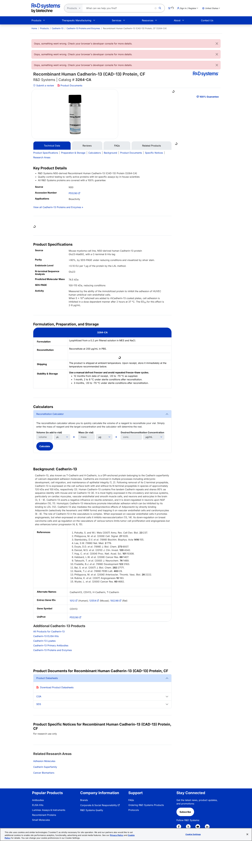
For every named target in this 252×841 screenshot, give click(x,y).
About (177, 20)
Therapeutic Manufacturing (76, 20)
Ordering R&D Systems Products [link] (146, 805)
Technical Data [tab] (52, 145)
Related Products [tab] (151, 145)
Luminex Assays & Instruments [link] (48, 810)
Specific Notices (154, 152)
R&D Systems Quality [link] (91, 810)
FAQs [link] (131, 800)
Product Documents (71, 85)
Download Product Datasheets (57, 687)
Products (36, 20)
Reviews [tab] (87, 145)
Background (110, 152)
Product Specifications (45, 152)
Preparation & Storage (73, 152)
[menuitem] (34, 28)
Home (34, 28)
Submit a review (45, 85)
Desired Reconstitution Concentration (142, 432)
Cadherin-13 (57, 28)
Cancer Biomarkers (43, 772)
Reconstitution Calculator (50, 413)
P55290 (73, 193)
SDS (38, 704)
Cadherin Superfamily (45, 766)
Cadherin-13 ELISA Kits (46, 636)
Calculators (94, 152)
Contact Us (207, 20)
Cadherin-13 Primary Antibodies (50, 645)
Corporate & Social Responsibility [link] (98, 805)
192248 (114, 600)
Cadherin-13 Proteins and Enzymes (83, 28)
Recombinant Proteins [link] (44, 814)
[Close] (216, 43)
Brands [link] (84, 800)
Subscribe (185, 811)
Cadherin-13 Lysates (44, 640)
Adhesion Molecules (44, 761)
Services (116, 20)
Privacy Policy (116, 835)
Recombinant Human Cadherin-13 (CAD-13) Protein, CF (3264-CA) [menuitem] (135, 28)
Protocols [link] (133, 810)
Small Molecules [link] (41, 819)
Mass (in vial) (85, 432)
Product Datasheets (47, 678)
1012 (72, 600)
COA (38, 696)
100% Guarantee (209, 96)
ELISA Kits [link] (37, 805)
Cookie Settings (193, 834)
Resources (147, 20)
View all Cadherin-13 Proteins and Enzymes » (58, 207)
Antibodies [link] (38, 800)
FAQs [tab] (117, 145)
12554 (92, 600)
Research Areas (41, 157)
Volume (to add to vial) (49, 432)
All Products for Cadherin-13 (49, 631)
